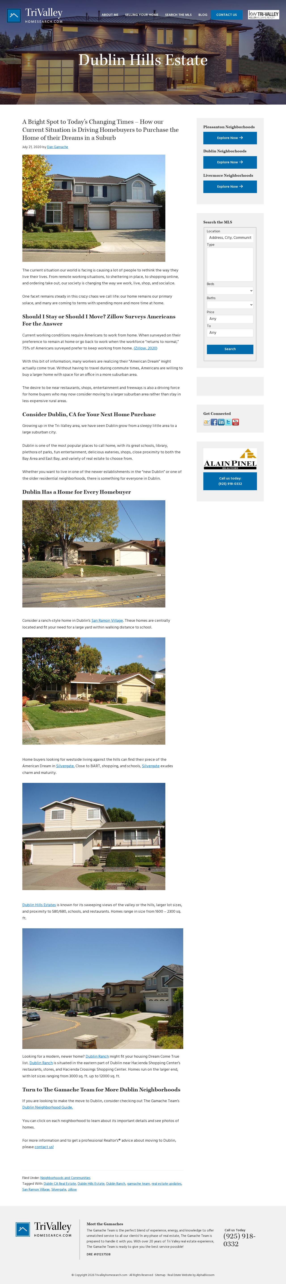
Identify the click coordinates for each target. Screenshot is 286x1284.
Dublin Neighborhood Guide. (47, 1107)
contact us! (44, 1147)
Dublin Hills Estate (91, 1184)
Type (210, 245)
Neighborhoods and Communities (65, 1178)
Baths (211, 298)
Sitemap (160, 1275)
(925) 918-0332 (230, 481)
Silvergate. (65, 766)
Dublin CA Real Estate (60, 1184)
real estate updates (166, 1184)
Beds (210, 284)
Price (210, 312)
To (209, 326)
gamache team (138, 1184)
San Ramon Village (107, 621)
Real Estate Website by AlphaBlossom (191, 1275)
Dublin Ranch (97, 1056)
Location (213, 231)
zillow (72, 1190)
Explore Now (228, 138)
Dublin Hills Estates (39, 905)
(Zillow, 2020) (145, 348)
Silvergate (151, 766)
